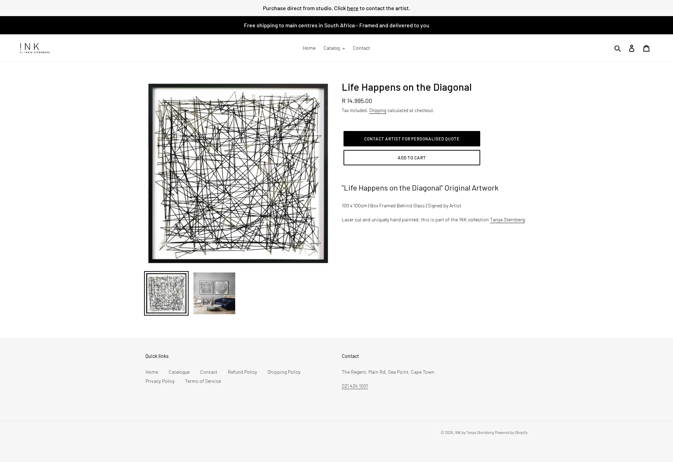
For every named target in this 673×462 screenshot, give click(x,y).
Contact (208, 372)
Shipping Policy (283, 372)
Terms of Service (203, 381)
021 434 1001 (355, 386)
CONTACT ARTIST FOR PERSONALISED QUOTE (412, 138)
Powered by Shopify (511, 432)
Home (151, 372)
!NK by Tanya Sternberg (474, 432)
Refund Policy (242, 372)
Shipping (377, 110)
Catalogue (179, 372)
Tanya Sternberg (507, 219)
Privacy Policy (160, 381)
